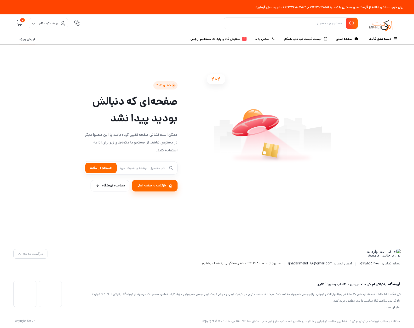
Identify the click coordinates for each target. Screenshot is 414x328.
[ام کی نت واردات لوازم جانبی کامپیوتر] (380, 24)
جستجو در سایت (101, 168)
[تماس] (77, 23)
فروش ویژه (27, 39)
